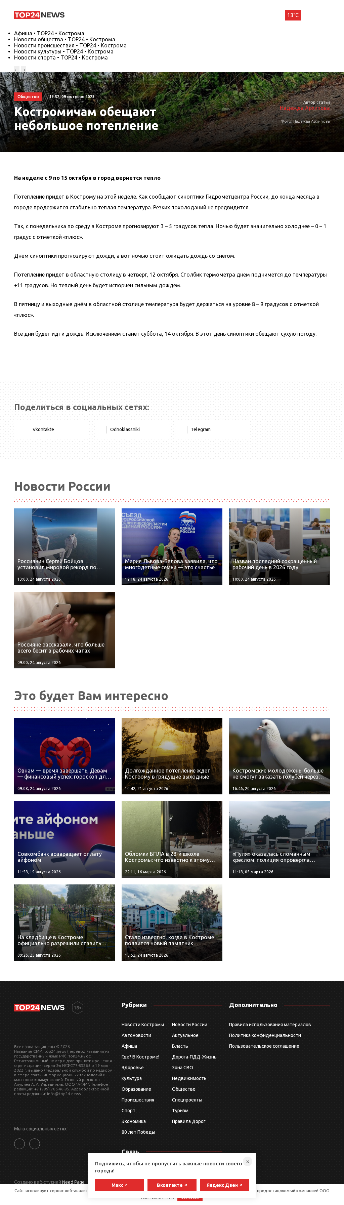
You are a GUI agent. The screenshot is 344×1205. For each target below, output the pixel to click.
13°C (293, 15)
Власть (180, 1046)
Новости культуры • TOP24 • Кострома (64, 51)
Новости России (189, 1024)
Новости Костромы (143, 1024)
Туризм (180, 1110)
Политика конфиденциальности (265, 1035)
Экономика (134, 1121)
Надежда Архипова (305, 108)
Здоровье (133, 1067)
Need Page (73, 1182)
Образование (136, 1089)
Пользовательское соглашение (264, 1046)
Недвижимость (189, 1078)
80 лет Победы (138, 1132)
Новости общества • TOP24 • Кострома (64, 39)
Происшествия (138, 1100)
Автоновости (136, 1035)
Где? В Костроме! (140, 1056)
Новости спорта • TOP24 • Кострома (61, 57)
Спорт (128, 1110)
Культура (132, 1078)
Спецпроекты (187, 1100)
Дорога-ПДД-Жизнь (194, 1056)
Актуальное (185, 1035)
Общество (184, 1089)
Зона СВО (182, 1067)
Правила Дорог (189, 1121)
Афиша (129, 1046)
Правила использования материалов (270, 1024)
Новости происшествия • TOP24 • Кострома (70, 45)
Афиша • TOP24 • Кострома (49, 33)
